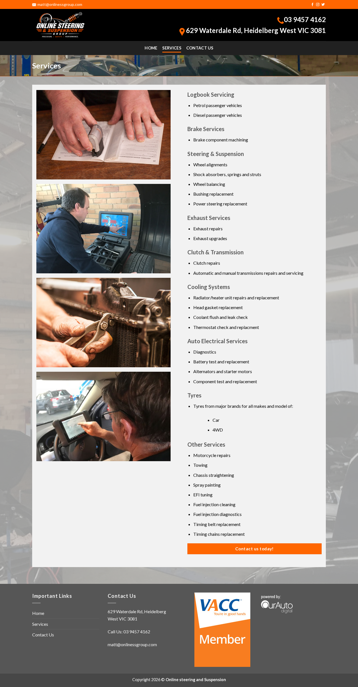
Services (171, 48)
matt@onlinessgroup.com (59, 4)
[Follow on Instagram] (317, 5)
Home (151, 48)
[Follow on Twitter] (323, 5)
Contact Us (199, 48)
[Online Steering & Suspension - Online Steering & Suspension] (60, 25)
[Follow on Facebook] (312, 5)
